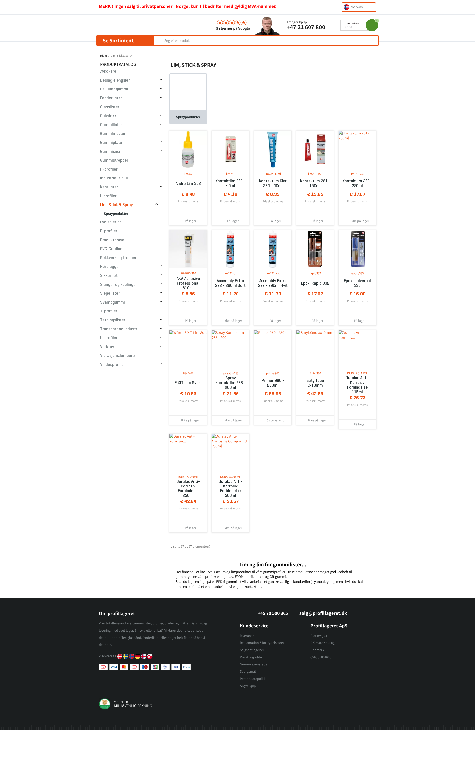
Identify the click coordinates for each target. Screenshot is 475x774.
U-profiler (109, 337)
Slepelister (110, 293)
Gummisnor (110, 151)
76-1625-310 (188, 273)
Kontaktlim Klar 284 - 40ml (273, 183)
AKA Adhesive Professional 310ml (188, 283)
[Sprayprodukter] (188, 91)
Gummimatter (113, 133)
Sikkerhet (109, 275)
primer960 (272, 373)
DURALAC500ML (230, 477)
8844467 (188, 373)
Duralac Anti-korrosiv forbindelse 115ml (357, 385)
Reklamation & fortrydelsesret (262, 643)
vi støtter (121, 702)
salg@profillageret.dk (323, 613)
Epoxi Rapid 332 (315, 283)
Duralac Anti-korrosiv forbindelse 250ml (188, 488)
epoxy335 (357, 273)
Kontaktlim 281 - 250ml (357, 183)
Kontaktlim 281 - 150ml (315, 183)
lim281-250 (357, 174)
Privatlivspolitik (251, 657)
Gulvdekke (109, 115)
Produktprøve (112, 240)
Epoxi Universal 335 (357, 283)
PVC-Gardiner (112, 248)
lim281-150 (315, 174)
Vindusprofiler (112, 364)
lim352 (188, 174)
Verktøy (107, 346)
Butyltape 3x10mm (315, 383)
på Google (233, 28)
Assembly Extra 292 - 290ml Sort (230, 283)
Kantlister (109, 187)
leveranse (247, 635)
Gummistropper (114, 160)
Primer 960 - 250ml (273, 383)
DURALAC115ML (357, 373)
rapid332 (315, 273)
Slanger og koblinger (118, 284)
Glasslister (109, 107)
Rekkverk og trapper (118, 257)
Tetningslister (112, 320)
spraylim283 (230, 373)
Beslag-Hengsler (115, 80)
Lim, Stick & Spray (116, 204)
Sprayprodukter (116, 213)
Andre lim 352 (188, 183)
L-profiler (108, 196)
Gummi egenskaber (254, 664)
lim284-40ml (273, 174)
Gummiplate (111, 142)
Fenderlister (111, 98)
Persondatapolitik (253, 678)
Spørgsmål (248, 671)
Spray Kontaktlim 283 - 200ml (230, 383)
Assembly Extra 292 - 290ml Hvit (273, 283)
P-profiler (108, 231)
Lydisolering (111, 222)
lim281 (230, 174)
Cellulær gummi (114, 89)
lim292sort (230, 273)
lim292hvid (273, 273)
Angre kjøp (248, 686)
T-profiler (108, 311)
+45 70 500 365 (273, 613)
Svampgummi (112, 302)
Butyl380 (315, 373)
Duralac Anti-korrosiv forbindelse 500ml (230, 488)
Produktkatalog (118, 64)
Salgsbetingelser (252, 650)
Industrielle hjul (114, 178)
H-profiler (109, 169)
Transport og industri (119, 329)
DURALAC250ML (188, 477)
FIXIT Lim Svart (188, 382)
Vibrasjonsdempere (117, 355)
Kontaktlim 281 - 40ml (230, 183)
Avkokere (108, 71)
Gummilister (111, 124)
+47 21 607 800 (306, 27)
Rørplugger (110, 266)
